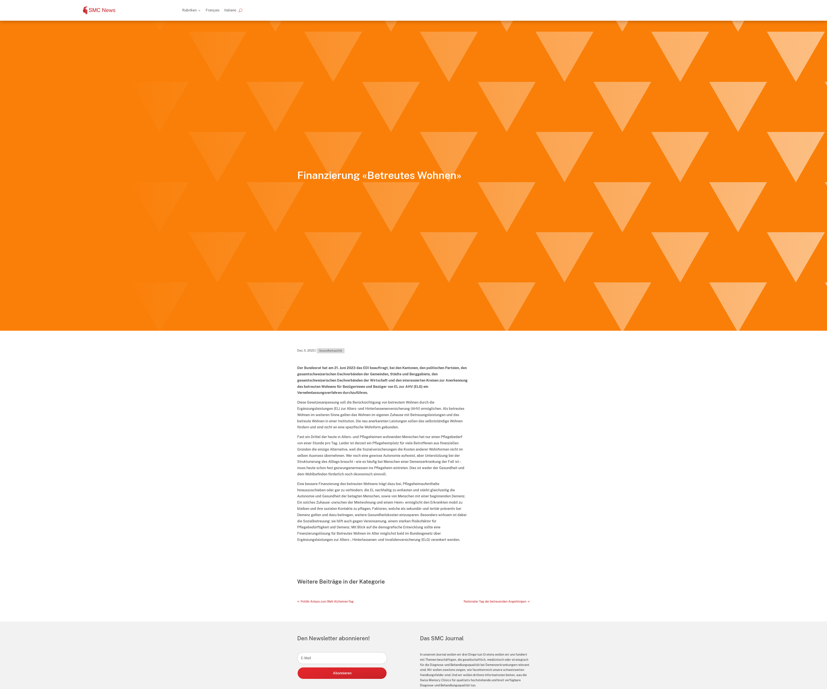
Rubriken (189, 10)
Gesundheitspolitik (330, 350)
